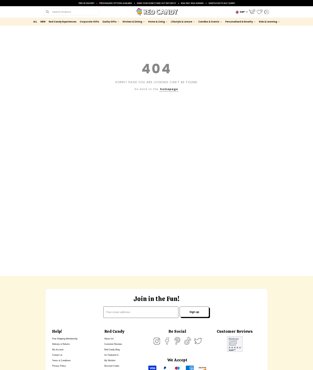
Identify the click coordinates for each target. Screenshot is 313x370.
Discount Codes (111, 366)
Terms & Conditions (61, 360)
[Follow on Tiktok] (187, 341)
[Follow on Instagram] (157, 341)
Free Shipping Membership (64, 338)
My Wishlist (109, 360)
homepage (169, 89)
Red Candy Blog (112, 349)
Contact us (57, 355)
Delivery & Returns (61, 344)
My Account (57, 349)
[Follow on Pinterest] (177, 341)
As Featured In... (112, 355)
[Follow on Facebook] (167, 341)
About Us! (109, 338)
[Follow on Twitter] (198, 341)
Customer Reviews (113, 344)
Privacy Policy (59, 366)
